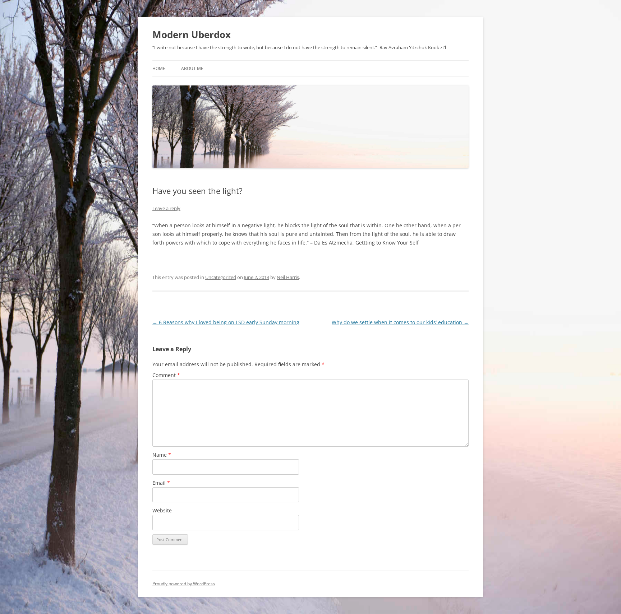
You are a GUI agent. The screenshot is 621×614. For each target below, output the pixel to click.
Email (161, 482)
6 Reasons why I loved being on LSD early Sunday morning (225, 322)
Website (162, 510)
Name (161, 454)
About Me (192, 68)
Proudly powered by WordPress (183, 584)
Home (158, 68)
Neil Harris (288, 277)
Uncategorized (220, 277)
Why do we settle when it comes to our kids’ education (400, 322)
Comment (166, 375)
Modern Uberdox (191, 34)
